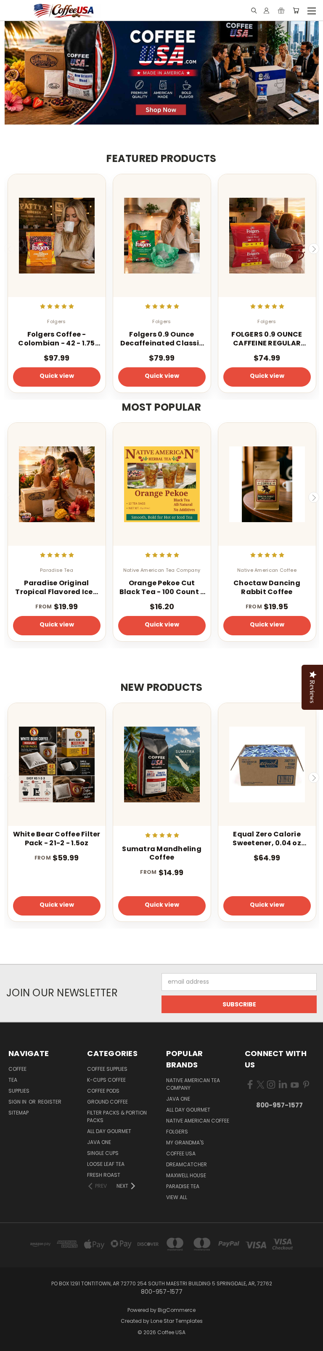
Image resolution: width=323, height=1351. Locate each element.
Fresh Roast (103, 1174)
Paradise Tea (182, 1186)
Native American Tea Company (193, 1084)
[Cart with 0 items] (295, 10)
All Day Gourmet (109, 1131)
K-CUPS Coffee (106, 1079)
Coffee (17, 1068)
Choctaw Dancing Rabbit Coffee (266, 588)
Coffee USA (181, 1153)
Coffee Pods (103, 1090)
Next (313, 248)
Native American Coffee (197, 1120)
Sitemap (18, 1112)
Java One (99, 1142)
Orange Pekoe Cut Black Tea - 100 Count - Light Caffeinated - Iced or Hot (161, 588)
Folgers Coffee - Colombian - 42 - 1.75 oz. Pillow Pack (56, 339)
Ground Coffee (107, 1101)
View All (176, 1197)
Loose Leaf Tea (105, 1164)
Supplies (18, 1090)
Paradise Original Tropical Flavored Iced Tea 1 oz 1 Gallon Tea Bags (56, 588)
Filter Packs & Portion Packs (117, 1116)
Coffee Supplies (107, 1068)
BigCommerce (177, 1310)
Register (49, 1101)
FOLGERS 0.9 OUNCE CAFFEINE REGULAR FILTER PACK (266, 339)
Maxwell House (186, 1175)
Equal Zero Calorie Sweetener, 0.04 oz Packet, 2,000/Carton (267, 839)
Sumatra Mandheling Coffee (161, 854)
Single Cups (103, 1153)
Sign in (18, 1101)
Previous (9, 248)
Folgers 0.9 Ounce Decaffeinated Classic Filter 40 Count (161, 339)
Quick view (57, 376)
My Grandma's (185, 1142)
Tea (12, 1079)
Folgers (177, 1131)
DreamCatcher (186, 1164)
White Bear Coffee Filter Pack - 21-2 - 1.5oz (57, 839)
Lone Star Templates (177, 1320)
